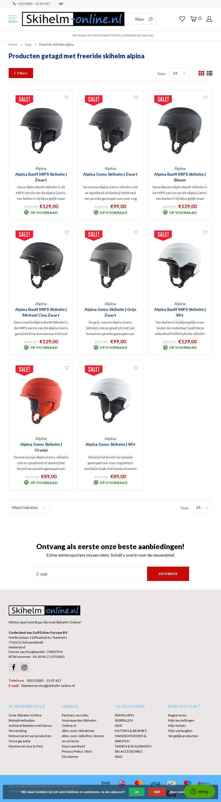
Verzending (17, 731)
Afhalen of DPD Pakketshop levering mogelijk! (113, 35)
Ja (137, 792)
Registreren (177, 715)
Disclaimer (70, 756)
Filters (22, 73)
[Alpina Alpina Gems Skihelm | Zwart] (110, 130)
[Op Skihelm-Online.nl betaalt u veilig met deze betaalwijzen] (106, 783)
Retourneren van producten (30, 736)
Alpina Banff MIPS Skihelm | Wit (180, 312)
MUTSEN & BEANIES (130, 731)
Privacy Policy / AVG (77, 751)
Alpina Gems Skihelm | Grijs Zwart (110, 312)
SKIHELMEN (124, 715)
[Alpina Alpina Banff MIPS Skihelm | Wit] (179, 265)
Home (13, 44)
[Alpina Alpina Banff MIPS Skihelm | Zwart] (41, 130)
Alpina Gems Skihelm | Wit (110, 444)
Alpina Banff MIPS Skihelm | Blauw (180, 177)
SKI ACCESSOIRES (128, 751)
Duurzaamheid (73, 746)
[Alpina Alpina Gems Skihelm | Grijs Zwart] (110, 265)
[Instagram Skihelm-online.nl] (24, 667)
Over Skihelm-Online (25, 715)
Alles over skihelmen (78, 731)
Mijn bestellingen (181, 720)
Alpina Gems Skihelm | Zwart (110, 174)
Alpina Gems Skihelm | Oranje (41, 447)
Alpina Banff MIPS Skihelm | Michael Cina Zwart (41, 312)
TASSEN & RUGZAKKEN (133, 746)
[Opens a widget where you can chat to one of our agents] (199, 792)
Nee (157, 792)
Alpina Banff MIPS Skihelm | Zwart (41, 177)
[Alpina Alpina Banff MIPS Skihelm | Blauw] (179, 130)
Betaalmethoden (22, 720)
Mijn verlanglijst (180, 731)
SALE (119, 756)
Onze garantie (20, 741)
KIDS (118, 725)
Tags (28, 44)
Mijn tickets (177, 725)
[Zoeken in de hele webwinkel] (150, 19)
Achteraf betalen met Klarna (30, 725)
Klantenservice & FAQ (26, 746)
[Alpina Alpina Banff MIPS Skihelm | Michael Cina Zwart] (41, 265)
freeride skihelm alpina (56, 44)
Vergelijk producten (183, 736)
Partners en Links (75, 715)
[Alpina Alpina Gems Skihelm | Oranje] (41, 400)
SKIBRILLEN (124, 720)
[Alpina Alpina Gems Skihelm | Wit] (110, 400)
